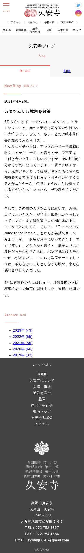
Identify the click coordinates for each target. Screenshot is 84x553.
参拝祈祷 (21, 30)
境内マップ (42, 411)
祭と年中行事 (42, 405)
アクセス (16, 22)
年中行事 (63, 30)
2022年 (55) (23, 337)
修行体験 (49, 22)
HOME (42, 374)
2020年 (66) (23, 349)
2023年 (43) (23, 330)
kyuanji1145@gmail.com (48, 540)
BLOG (25, 71)
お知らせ (33, 22)
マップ (77, 30)
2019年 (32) (23, 355)
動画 (67, 71)
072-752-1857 (47, 528)
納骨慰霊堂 (42, 393)
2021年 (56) (23, 343)
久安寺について (42, 380)
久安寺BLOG (42, 418)
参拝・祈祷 (42, 387)
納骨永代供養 (35, 30)
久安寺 (7, 30)
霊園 (49, 30)
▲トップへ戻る (42, 364)
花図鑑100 (67, 22)
